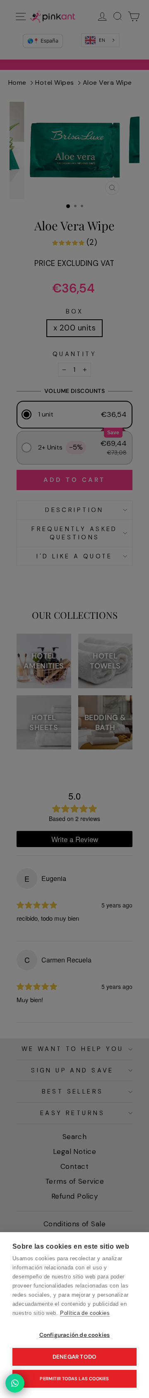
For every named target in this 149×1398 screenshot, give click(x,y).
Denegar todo (74, 1356)
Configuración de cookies (74, 1334)
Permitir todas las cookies (74, 1378)
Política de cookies (85, 1313)
